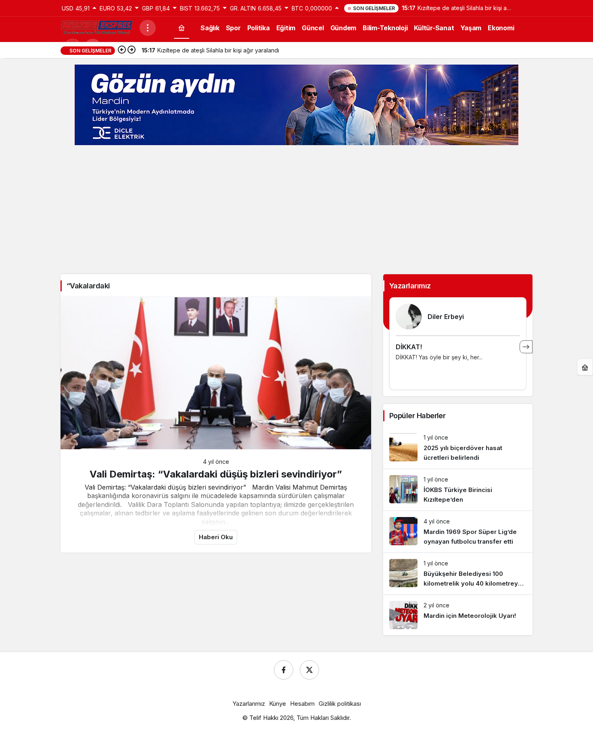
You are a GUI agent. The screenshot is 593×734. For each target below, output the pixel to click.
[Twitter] (309, 670)
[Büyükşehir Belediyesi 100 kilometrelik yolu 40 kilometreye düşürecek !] (457, 573)
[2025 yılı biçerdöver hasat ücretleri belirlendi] (457, 448)
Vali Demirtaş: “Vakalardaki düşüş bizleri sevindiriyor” (216, 474)
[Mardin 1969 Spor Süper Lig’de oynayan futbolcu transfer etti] (457, 532)
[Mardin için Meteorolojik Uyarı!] (457, 615)
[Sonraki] (131, 50)
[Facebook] (283, 670)
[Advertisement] (296, 209)
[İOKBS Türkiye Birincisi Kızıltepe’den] (457, 490)
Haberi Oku (216, 537)
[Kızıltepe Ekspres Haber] (97, 27)
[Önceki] (122, 50)
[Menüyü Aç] (148, 28)
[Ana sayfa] (181, 28)
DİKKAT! (409, 347)
